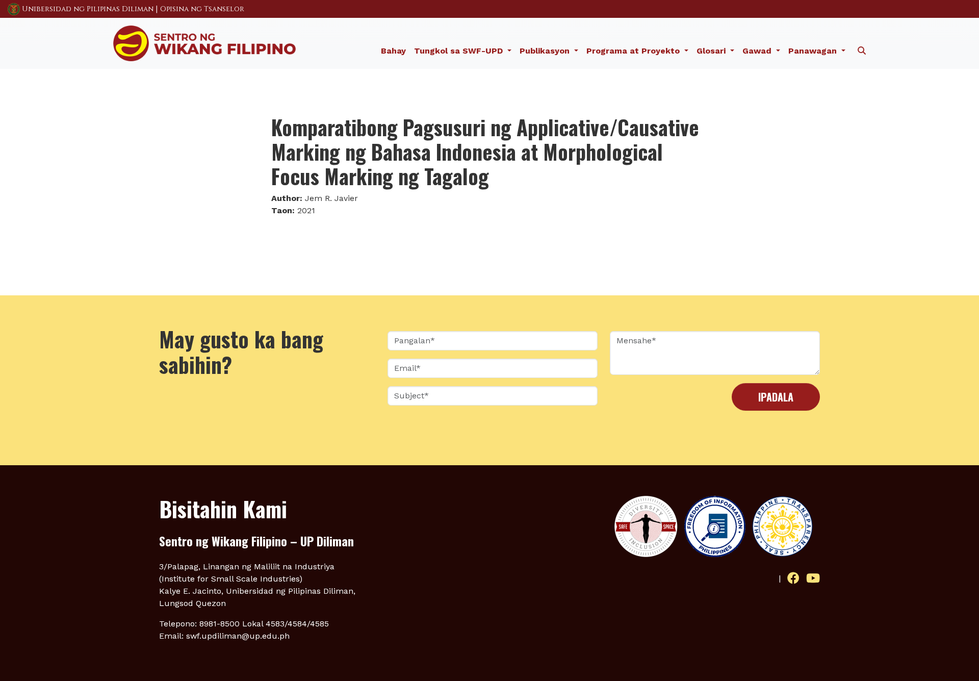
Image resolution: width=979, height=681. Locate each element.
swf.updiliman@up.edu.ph (238, 636)
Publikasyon (546, 51)
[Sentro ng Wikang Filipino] (204, 42)
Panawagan (813, 51)
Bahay (393, 51)
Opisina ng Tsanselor (202, 9)
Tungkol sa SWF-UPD (459, 51)
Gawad (758, 51)
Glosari (712, 51)
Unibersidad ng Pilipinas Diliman (87, 9)
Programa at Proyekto (634, 51)
